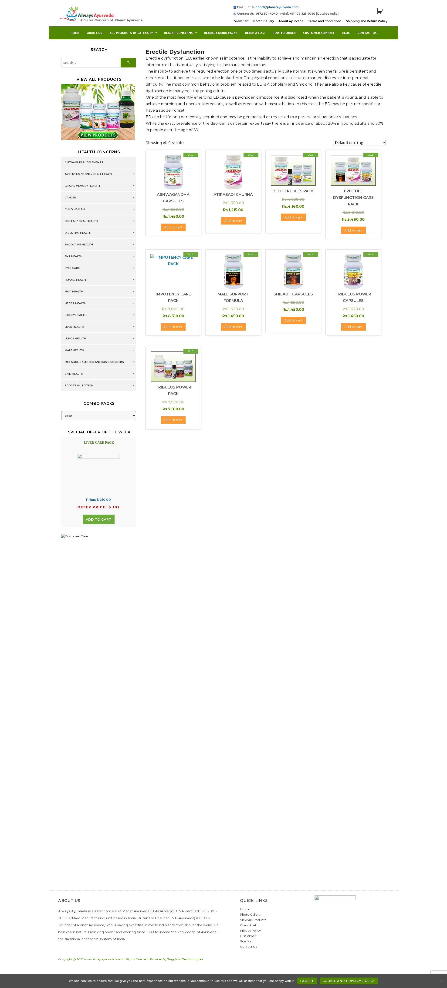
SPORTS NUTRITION (79, 385)
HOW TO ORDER (284, 33)
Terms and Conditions (324, 21)
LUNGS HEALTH (75, 338)
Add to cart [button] (173, 227)
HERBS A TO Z (255, 33)
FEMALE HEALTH (76, 279)
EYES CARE (72, 268)
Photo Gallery (263, 21)
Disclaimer (248, 936)
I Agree (307, 981)
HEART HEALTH (75, 303)
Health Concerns (178, 33)
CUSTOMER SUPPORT (319, 33)
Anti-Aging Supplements (84, 162)
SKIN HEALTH (74, 373)
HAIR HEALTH (74, 291)
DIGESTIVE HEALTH (78, 232)
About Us (94, 33)
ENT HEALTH (73, 256)
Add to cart (98, 519)
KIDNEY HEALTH (76, 315)
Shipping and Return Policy (366, 21)
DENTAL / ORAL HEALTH (81, 221)
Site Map (247, 941)
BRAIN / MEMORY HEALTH (82, 186)
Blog (346, 33)
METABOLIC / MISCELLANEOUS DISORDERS (94, 362)
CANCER (70, 197)
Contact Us (367, 33)
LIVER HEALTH (74, 326)
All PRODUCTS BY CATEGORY (131, 33)
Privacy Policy (250, 930)
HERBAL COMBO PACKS (220, 33)
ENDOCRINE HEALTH (79, 244)
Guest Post (248, 925)
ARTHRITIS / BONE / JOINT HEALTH (89, 174)
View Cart (241, 21)
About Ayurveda (291, 21)
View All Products (253, 920)
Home (75, 33)
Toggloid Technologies (185, 959)
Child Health (75, 209)
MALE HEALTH (74, 350)
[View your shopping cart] (379, 11)
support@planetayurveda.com (275, 7)
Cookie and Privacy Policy (349, 981)
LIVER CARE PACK (99, 442)
